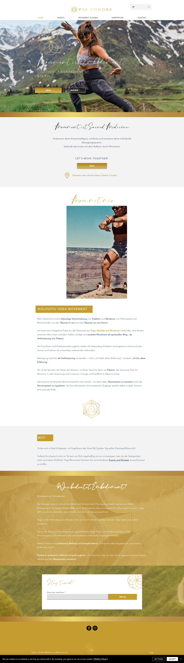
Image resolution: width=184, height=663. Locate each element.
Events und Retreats (119, 460)
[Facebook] (88, 628)
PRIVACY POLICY (101, 659)
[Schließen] (180, 659)
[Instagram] (95, 628)
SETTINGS (158, 659)
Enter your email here (55, 592)
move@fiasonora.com (59, 652)
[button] (118, 18)
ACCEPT (172, 659)
